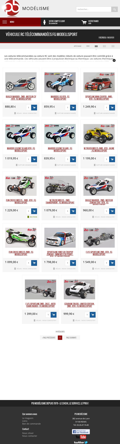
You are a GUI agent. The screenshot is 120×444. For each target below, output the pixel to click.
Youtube (81, 436)
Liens (24, 421)
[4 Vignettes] (96, 46)
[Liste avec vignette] (105, 46)
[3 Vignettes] (88, 46)
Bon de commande (31, 423)
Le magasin (27, 418)
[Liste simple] (113, 46)
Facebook (81, 431)
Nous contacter (29, 435)
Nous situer (28, 433)
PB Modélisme (24, 9)
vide (93, 22)
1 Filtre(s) (106, 38)
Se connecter (57, 22)
